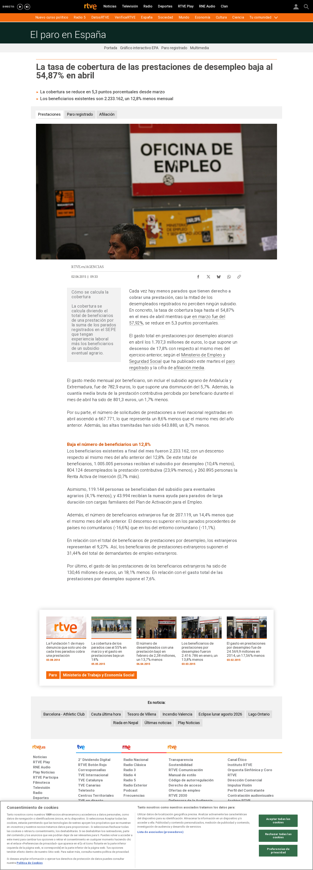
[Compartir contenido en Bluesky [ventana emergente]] (219, 276)
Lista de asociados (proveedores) (160, 832)
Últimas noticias (158, 722)
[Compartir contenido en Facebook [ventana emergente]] (198, 276)
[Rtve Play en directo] (20, 7)
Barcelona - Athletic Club (64, 714)
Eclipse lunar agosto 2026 (220, 714)
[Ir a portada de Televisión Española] (98, 748)
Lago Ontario (259, 714)
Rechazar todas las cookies (278, 835)
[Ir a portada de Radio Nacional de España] (144, 748)
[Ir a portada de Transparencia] (224, 748)
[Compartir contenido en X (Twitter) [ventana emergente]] (208, 276)
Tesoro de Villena (141, 714)
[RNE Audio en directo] (27, 7)
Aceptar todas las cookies (278, 820)
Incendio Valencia (177, 714)
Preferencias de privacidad (278, 850)
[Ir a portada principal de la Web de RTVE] (53, 746)
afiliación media (189, 367)
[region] (156, 835)
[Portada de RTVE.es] (90, 7)
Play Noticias (189, 722)
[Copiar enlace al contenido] (239, 276)
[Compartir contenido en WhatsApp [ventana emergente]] (229, 276)
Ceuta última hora (106, 714)
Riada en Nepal (125, 722)
